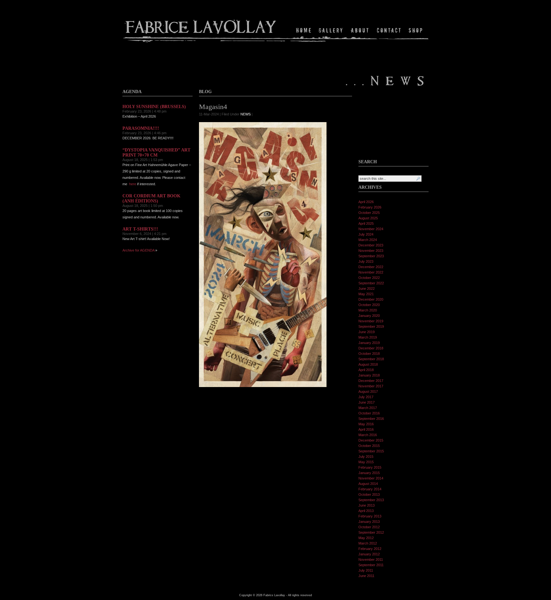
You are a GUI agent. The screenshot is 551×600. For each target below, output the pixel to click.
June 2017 (366, 402)
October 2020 (369, 305)
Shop (415, 30)
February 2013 (369, 516)
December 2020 (370, 299)
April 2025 (366, 223)
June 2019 (366, 332)
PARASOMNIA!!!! (140, 128)
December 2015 (370, 440)
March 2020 (367, 310)
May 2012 (366, 538)
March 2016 (367, 435)
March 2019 (367, 337)
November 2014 (370, 478)
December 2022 (370, 267)
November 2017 (370, 386)
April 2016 (366, 429)
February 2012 (369, 549)
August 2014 (368, 484)
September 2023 (371, 256)
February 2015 (369, 467)
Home (304, 30)
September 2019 (371, 326)
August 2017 (368, 391)
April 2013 (366, 511)
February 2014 (369, 489)
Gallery (331, 30)
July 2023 (365, 261)
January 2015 (369, 473)
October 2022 (369, 278)
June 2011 (366, 576)
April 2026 (366, 202)
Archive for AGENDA (138, 250)
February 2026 (369, 207)
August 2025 (368, 218)
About (360, 30)
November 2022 (370, 272)
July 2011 (365, 570)
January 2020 (369, 316)
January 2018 (369, 375)
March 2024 (367, 240)
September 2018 (371, 359)
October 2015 (369, 446)
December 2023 (370, 245)
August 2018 (368, 364)
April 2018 (366, 370)
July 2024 (365, 234)
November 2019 (370, 321)
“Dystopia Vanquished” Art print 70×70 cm (156, 152)
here (132, 184)
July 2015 (365, 456)
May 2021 (366, 294)
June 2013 (366, 505)
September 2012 (371, 532)
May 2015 (366, 462)
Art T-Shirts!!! (140, 229)
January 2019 (369, 343)
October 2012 (369, 527)
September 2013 (371, 500)
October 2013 (369, 494)
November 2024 (370, 229)
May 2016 (366, 424)
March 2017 (367, 408)
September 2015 (371, 451)
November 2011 (370, 559)
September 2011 (371, 565)
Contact (389, 30)
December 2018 (370, 348)
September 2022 (371, 283)
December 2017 (370, 381)
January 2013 (369, 521)
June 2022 (366, 288)
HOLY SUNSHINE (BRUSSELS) (154, 106)
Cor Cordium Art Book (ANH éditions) (151, 198)
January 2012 (369, 554)
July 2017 (365, 397)
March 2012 (367, 543)
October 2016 (369, 413)
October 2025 (369, 213)
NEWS (245, 114)
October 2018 (369, 353)
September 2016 (371, 419)
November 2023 (370, 250)
